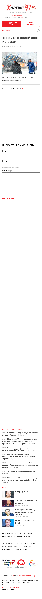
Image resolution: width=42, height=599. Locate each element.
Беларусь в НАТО (22, 549)
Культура (27, 537)
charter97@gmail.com (10, 587)
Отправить (8, 198)
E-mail (4, 161)
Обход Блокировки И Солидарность (16, 546)
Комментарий (7, 171)
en (26, 17)
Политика (6, 533)
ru (22, 17)
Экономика (27, 533)
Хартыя (21, 8)
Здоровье (18, 543)
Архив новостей (10, 17)
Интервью (24, 540)
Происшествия (8, 537)
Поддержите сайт (12, 23)
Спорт (19, 537)
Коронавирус (7, 549)
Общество (16, 533)
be (19, 17)
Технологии (7, 543)
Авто (27, 543)
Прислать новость (17, 15)
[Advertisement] (21, 119)
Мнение (5, 488)
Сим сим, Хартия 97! (30, 23)
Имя (4, 151)
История (5, 540)
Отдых (33, 543)
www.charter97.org (28, 576)
